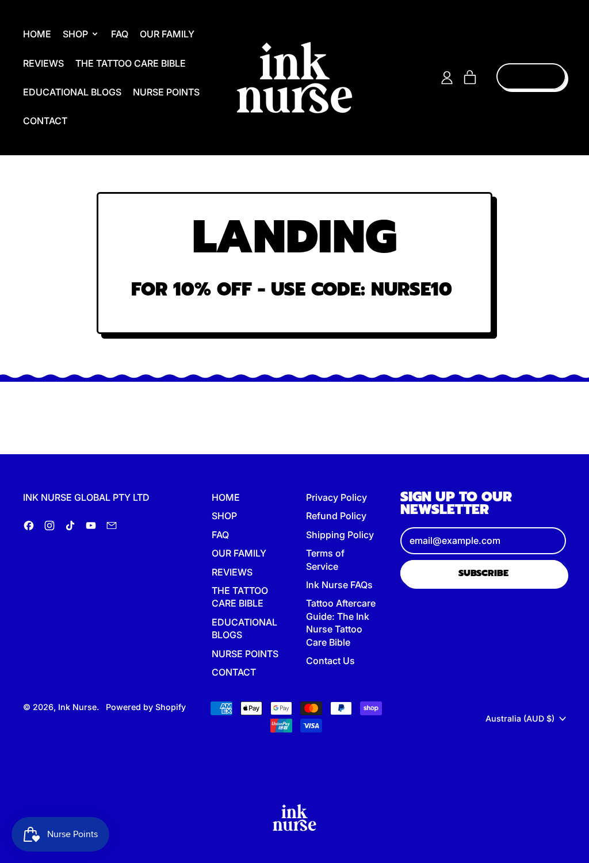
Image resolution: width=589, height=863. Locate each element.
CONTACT (45, 120)
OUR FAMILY (167, 34)
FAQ (119, 34)
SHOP (224, 515)
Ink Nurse (77, 707)
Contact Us (330, 660)
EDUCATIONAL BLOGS (72, 92)
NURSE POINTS (166, 92)
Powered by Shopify (146, 707)
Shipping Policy (340, 534)
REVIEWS (43, 63)
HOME (37, 34)
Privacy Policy (336, 497)
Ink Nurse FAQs (339, 584)
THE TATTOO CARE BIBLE (130, 63)
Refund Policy (336, 515)
